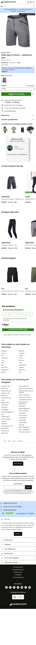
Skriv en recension (6, 60)
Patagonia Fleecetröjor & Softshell (26, 391)
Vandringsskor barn (6, 426)
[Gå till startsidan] (2, 441)
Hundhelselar (22, 417)
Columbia (21, 353)
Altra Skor (21, 425)
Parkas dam (4, 388)
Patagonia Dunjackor (25, 432)
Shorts (14, 441)
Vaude (21, 358)
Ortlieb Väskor (23, 422)
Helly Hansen (5, 369)
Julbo (20, 362)
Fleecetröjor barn (24, 386)
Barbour (3, 372)
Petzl (20, 372)
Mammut (21, 360)
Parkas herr (4, 395)
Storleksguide (30, 85)
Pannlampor (4, 405)
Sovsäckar (4, 407)
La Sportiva (4, 358)
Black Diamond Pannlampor (23, 402)
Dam (5, 441)
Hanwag (21, 367)
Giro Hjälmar (22, 413)
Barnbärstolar (5, 430)
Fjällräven (21, 351)
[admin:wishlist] (33, 94)
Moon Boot (4, 367)
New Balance (22, 365)
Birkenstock (22, 369)
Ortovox (3, 353)
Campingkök (5, 409)
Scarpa (21, 355)
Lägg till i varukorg (16, 94)
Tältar (3, 400)
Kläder (9, 441)
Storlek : (4, 85)
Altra (2, 362)
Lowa (2, 360)
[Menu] (1, 6)
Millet (2, 365)
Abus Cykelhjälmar (24, 429)
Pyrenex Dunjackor (24, 395)
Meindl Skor (22, 406)
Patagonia (4, 351)
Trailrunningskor (5, 419)
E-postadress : (18, 483)
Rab (2, 355)
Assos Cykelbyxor (24, 410)
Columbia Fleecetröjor (25, 399)
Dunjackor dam (5, 386)
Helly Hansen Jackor (25, 397)
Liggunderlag (5, 402)
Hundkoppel (22, 420)
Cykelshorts (20, 441)
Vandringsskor (5, 416)
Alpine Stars (5, 52)
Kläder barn (4, 433)
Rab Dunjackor (23, 415)
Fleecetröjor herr (6, 398)
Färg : (6, 75)
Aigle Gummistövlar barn (26, 388)
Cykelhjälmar (5, 428)
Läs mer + (5, 71)
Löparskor (4, 421)
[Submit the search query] (34, 6)
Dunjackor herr (5, 393)
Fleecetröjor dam (6, 390)
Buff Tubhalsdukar (24, 427)
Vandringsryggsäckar (7, 412)
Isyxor (3, 414)
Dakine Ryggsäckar (24, 408)
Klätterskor (4, 423)
